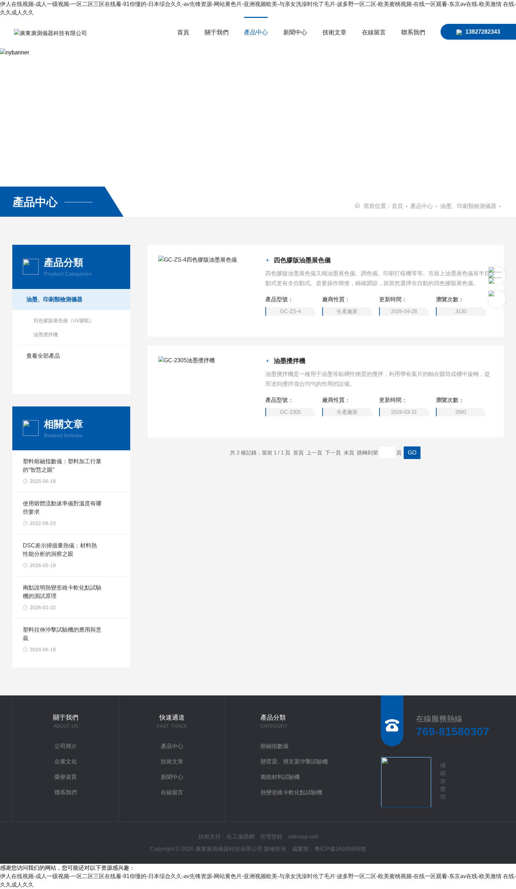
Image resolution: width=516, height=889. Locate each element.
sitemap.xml (303, 837)
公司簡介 (65, 746)
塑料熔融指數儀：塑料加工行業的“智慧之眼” (62, 465)
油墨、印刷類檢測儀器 (468, 206)
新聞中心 (295, 32)
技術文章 (334, 32)
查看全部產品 (43, 356)
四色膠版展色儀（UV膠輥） (63, 320)
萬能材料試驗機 (280, 777)
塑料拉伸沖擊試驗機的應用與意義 (62, 634)
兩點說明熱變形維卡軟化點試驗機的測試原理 (62, 592)
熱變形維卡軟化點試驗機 (291, 792)
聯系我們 (413, 32)
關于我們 (217, 32)
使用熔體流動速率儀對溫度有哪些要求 (62, 507)
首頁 (183, 32)
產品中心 (256, 32)
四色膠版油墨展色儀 (302, 260)
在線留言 (374, 32)
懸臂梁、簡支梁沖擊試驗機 (294, 762)
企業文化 (65, 762)
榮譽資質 (65, 777)
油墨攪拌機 (289, 360)
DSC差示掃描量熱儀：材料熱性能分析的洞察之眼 (60, 550)
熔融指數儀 (274, 746)
